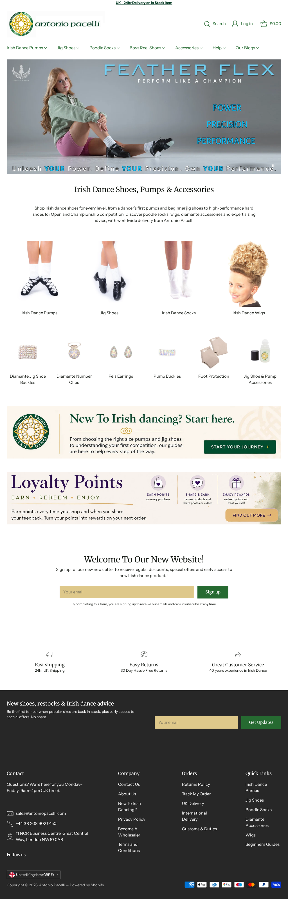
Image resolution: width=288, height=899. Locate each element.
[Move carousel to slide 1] (228, 165)
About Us (127, 793)
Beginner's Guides (263, 844)
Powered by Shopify (87, 885)
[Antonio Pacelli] (56, 24)
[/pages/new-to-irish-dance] (144, 432)
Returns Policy (196, 784)
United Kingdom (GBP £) (35, 875)
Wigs (251, 835)
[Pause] (273, 166)
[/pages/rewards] (144, 498)
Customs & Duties (199, 828)
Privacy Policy (131, 819)
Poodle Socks (259, 809)
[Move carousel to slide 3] (259, 165)
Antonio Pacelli (52, 885)
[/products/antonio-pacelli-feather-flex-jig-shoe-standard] (144, 116)
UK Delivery (193, 803)
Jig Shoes (255, 800)
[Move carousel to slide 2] (244, 165)
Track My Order (196, 793)
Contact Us (129, 784)
